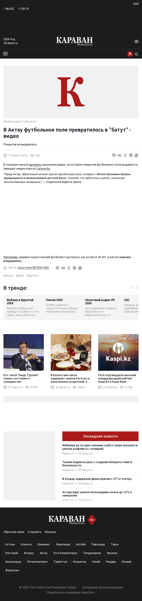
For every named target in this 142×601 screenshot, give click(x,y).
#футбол (33, 275)
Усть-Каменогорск (65, 553)
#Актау (8, 275)
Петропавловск (37, 561)
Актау (43, 553)
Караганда (63, 544)
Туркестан (60, 561)
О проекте (34, 531)
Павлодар (98, 544)
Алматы (26, 544)
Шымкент (44, 544)
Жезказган (12, 570)
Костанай (11, 553)
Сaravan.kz (43, 168)
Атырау (29, 553)
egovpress (35, 164)
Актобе (81, 544)
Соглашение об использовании (102, 587)
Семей (96, 561)
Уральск (112, 553)
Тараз (115, 544)
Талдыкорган (92, 553)
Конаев (126, 561)
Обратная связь (13, 531)
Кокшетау (79, 561)
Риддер (111, 561)
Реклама (50, 531)
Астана (10, 544)
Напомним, (10, 257)
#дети (20, 275)
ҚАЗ (136, 3)
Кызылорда (13, 561)
